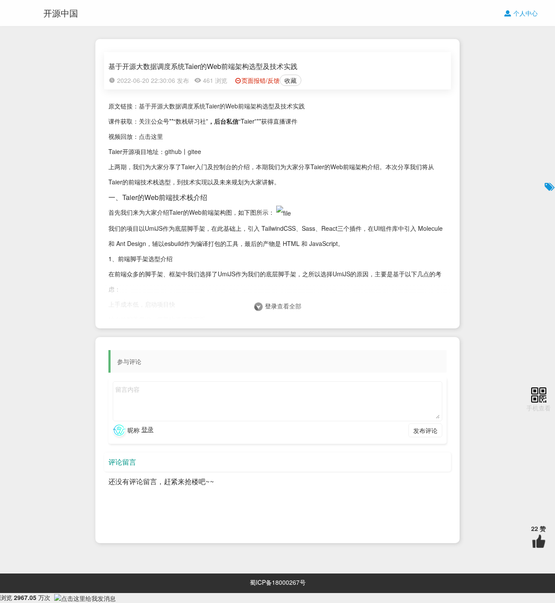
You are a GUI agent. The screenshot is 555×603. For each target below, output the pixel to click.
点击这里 (151, 136)
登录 (271, 306)
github (173, 151)
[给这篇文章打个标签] (549, 186)
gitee (194, 151)
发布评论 (425, 430)
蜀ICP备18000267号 (278, 582)
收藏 (290, 80)
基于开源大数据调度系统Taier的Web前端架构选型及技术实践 (222, 106)
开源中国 (60, 13)
